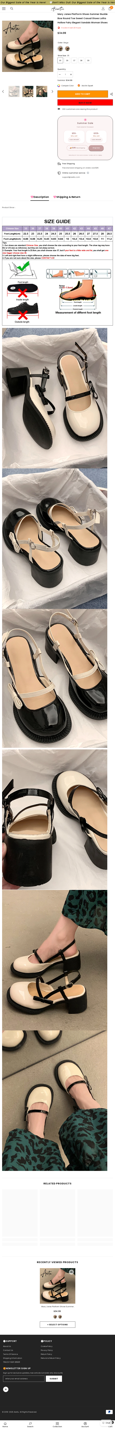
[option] (27, 46)
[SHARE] (110, 94)
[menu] (3, 8)
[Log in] (103, 8)
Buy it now (85, 102)
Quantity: (62, 69)
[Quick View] (71, 1272)
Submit (54, 1378)
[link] (20, 1239)
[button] (3, 91)
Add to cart (82, 93)
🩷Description (39, 197)
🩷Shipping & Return (66, 197)
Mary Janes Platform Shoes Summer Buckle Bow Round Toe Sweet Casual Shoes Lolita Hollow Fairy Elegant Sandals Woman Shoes (57, 1306)
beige (55, 1317)
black (60, 1317)
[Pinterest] (5, 1389)
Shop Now (96, 148)
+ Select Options (57, 1324)
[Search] (11, 8)
